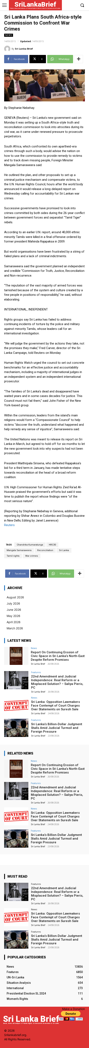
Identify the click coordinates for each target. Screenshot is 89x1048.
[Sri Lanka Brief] (8, 49)
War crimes (31, 556)
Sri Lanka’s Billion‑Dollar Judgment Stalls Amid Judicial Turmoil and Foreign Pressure (56, 727)
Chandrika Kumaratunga (30, 544)
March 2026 (15, 628)
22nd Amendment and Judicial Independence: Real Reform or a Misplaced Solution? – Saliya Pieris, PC (57, 682)
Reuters (9, 525)
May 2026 (13, 616)
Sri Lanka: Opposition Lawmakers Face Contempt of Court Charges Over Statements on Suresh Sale (55, 705)
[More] (78, 59)
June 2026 (14, 609)
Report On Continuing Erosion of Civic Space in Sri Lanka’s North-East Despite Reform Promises (58, 656)
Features (36, 672)
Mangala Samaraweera (19, 550)
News (8, 35)
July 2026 (13, 603)
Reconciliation (45, 550)
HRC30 (52, 544)
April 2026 (13, 622)
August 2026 (15, 597)
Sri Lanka (64, 550)
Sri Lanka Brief (24, 48)
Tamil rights (13, 556)
